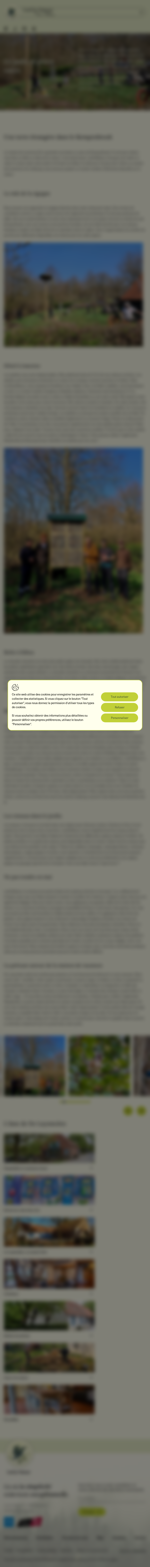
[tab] (61, 1102)
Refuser (119, 707)
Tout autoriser (119, 697)
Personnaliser (119, 718)
